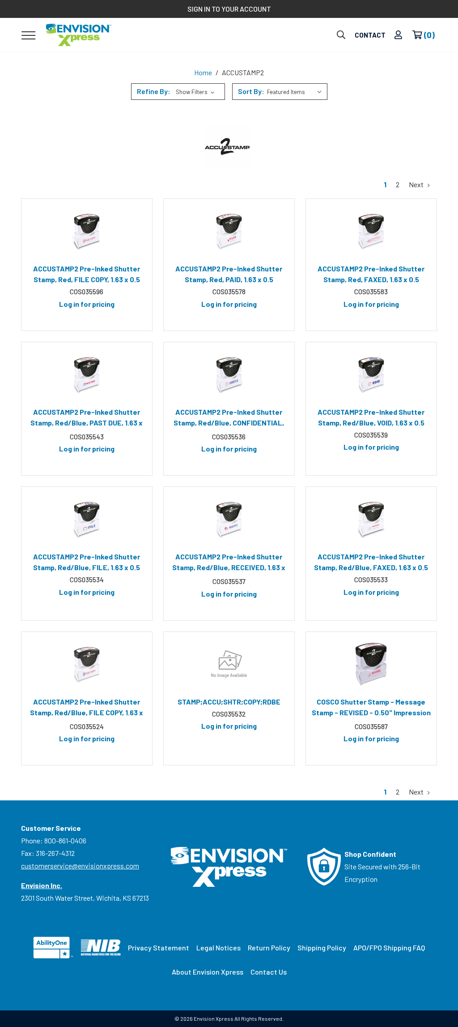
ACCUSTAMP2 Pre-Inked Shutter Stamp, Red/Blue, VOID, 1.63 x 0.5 (371, 417)
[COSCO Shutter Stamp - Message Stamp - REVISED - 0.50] (371, 664)
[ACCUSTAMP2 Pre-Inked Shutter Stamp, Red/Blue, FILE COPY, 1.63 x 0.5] (86, 664)
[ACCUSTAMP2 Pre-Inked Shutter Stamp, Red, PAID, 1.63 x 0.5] (229, 231)
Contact (370, 35)
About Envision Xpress (207, 971)
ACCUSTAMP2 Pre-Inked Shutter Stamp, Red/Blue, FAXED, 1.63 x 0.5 (371, 562)
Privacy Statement (158, 947)
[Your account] (398, 35)
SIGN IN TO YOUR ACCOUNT (229, 8)
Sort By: (251, 91)
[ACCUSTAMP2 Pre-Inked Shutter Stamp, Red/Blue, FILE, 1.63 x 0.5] (86, 519)
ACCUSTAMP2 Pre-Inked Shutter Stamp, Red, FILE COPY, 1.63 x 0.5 (86, 274)
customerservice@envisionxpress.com (80, 865)
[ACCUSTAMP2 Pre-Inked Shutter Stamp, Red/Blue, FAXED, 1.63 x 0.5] (371, 519)
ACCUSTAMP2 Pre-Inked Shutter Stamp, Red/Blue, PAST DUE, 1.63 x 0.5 (86, 419)
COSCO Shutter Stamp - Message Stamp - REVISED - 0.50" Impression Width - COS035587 (371, 708)
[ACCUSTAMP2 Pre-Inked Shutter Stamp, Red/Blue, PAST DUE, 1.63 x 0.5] (86, 374)
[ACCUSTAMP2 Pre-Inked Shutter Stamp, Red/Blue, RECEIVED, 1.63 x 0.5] (229, 519)
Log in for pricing (86, 304)
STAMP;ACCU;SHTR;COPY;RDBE (229, 701)
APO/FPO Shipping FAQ (389, 947)
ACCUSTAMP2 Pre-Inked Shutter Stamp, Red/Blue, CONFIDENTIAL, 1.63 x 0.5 (229, 419)
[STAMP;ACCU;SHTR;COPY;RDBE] (229, 664)
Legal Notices (218, 947)
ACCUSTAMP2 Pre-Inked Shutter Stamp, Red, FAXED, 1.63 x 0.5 (371, 274)
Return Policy (269, 947)
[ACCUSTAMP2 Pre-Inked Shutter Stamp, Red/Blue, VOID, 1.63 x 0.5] (371, 374)
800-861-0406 (65, 840)
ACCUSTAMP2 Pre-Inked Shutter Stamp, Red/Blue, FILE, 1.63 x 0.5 (86, 562)
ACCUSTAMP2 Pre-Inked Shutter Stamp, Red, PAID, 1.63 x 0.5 (228, 274)
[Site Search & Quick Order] (341, 35)
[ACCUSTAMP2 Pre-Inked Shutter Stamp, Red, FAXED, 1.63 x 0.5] (371, 231)
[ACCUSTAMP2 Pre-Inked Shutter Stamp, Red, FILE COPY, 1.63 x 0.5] (86, 231)
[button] (178, 91)
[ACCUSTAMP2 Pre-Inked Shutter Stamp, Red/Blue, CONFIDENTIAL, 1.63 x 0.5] (229, 374)
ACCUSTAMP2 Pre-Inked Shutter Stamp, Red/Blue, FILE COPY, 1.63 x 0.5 (86, 708)
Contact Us (268, 971)
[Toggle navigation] (28, 35)
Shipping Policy (321, 947)
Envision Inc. (41, 885)
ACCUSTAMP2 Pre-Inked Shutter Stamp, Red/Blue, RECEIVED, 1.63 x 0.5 (228, 563)
